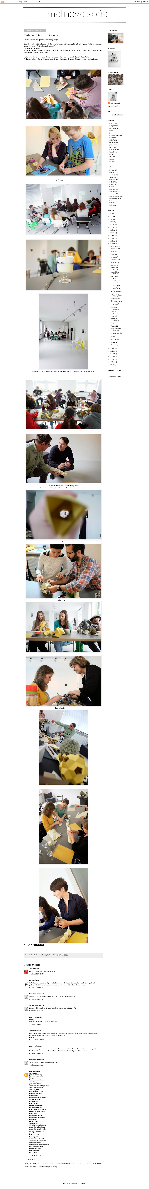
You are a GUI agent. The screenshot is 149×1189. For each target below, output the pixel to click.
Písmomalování (116, 291)
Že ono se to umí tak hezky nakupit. (116, 303)
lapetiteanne (113, 138)
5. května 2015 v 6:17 (36, 1011)
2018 (111, 235)
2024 (111, 219)
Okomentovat (31, 1159)
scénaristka (113, 157)
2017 (111, 238)
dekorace (112, 179)
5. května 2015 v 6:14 (36, 999)
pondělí (111, 154)
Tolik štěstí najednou (115, 268)
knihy (111, 184)
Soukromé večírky (116, 333)
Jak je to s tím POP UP (115, 281)
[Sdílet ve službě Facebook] (65, 955)
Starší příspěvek (97, 1163)
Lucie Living (113, 152)
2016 (111, 241)
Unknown (32, 1071)
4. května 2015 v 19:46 (36, 974)
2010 (111, 359)
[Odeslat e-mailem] (58, 955)
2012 (111, 354)
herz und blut (113, 128)
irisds (111, 130)
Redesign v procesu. (114, 312)
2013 (111, 351)
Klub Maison (113, 147)
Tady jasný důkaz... (114, 277)
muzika (111, 175)
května (113, 265)
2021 (111, 227)
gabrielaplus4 (113, 142)
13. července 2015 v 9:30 (37, 1155)
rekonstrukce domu (115, 199)
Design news (113, 126)
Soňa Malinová (34, 994)
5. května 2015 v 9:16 (36, 1024)
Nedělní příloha (114, 196)
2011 (111, 356)
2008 (111, 365)
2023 (111, 222)
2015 (111, 244)
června (113, 262)
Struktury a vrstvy (116, 298)
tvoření (111, 182)
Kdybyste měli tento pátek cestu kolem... (116, 287)
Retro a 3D (114, 326)
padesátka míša (114, 145)
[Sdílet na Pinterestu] (67, 955)
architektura (113, 191)
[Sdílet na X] (62, 955)
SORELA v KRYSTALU (115, 319)
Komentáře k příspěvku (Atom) (47, 1167)
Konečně (114, 316)
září (112, 254)
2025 (111, 216)
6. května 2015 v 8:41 (36, 1053)
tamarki (111, 159)
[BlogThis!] (60, 955)
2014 (111, 348)
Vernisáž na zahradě (115, 273)
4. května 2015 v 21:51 (36, 987)
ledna (113, 345)
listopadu (114, 249)
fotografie (112, 203)
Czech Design (113, 123)
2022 (111, 225)
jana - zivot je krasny (115, 133)
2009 (111, 362)
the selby (112, 161)
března (113, 339)
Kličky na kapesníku (115, 308)
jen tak (111, 170)
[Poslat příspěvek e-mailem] (54, 955)
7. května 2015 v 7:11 (36, 1065)
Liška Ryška (113, 140)
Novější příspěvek (30, 1163)
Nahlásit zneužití (114, 370)
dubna (113, 337)
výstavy (111, 177)
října (113, 251)
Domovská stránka (64, 1163)
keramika (112, 189)
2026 (111, 214)
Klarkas (32, 980)
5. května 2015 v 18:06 (36, 1040)
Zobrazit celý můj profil (115, 106)
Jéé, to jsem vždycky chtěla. (116, 295)
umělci (111, 205)
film (110, 187)
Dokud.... (114, 323)
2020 (111, 230)
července (114, 260)
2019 (111, 233)
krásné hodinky (114, 149)
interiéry (112, 172)
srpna (113, 257)
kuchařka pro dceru (115, 135)
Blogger (83, 1183)
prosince (114, 246)
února (113, 342)
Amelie (31, 969)
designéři (112, 194)
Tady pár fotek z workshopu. (116, 329)
